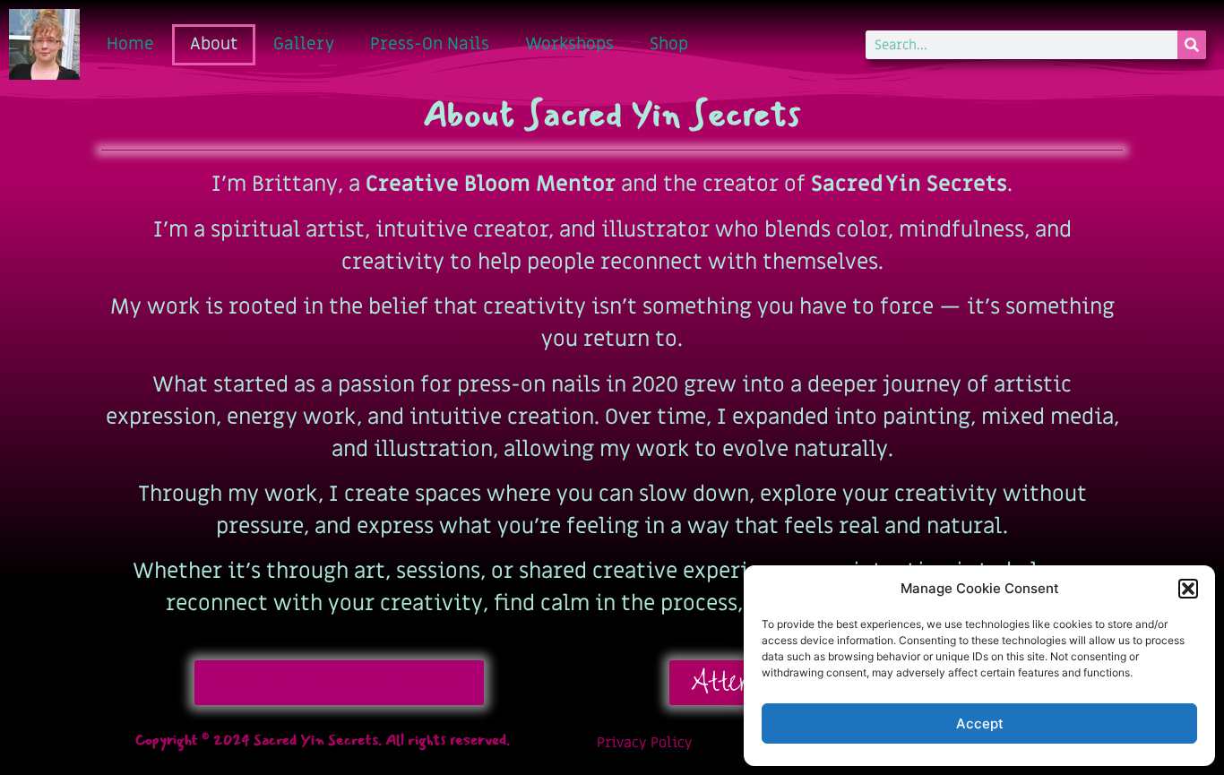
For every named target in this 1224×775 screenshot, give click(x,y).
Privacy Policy (645, 743)
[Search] (1191, 44)
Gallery (303, 44)
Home (130, 44)
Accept (980, 723)
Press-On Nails (429, 44)
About (213, 44)
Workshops (569, 44)
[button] (1188, 589)
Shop (669, 44)
